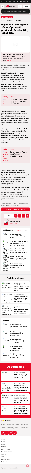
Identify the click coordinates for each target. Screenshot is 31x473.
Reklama (3, 446)
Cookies (3, 454)
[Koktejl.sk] (10, 6)
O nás (3, 441)
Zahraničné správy (7, 17)
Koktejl (3, 439)
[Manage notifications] (27, 465)
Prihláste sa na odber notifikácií (15, 209)
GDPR (2, 456)
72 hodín (25, 230)
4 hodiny (18, 230)
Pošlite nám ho (14, 223)
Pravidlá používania (6, 451)
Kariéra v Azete (5, 449)
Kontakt (3, 444)
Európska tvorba (5, 459)
